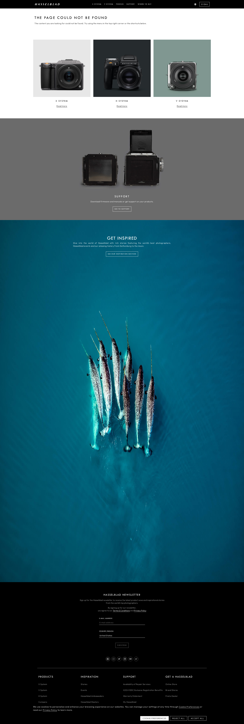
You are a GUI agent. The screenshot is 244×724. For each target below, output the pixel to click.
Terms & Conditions (121, 610)
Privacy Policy (140, 610)
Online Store (171, 684)
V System (42, 690)
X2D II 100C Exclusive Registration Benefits (143, 690)
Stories (84, 684)
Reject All (178, 718)
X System (42, 684)
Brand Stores (171, 690)
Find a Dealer (171, 696)
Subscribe (122, 645)
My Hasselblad (129, 702)
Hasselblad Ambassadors (92, 696)
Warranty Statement (132, 696)
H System (42, 696)
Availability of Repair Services (136, 684)
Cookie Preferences (189, 707)
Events (84, 690)
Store (204, 4)
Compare (42, 702)
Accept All (197, 718)
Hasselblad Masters (90, 702)
